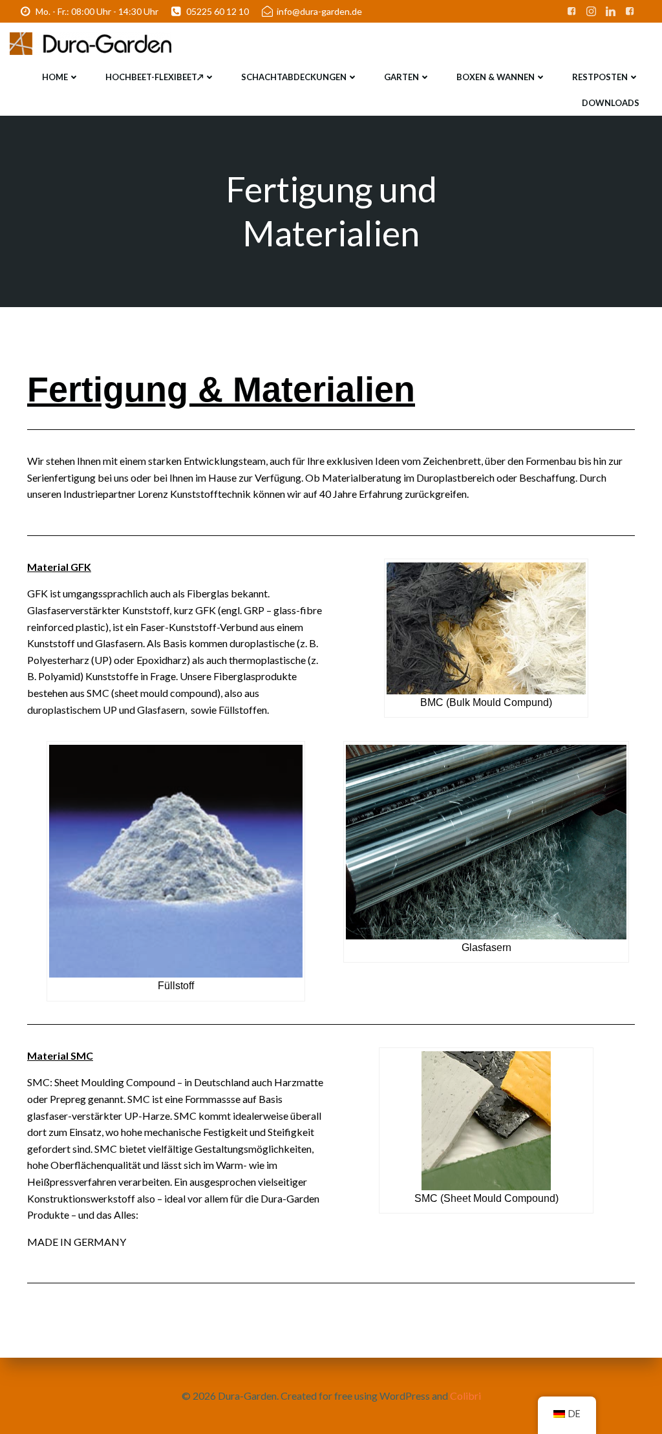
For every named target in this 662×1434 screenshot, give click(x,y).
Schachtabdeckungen (294, 77)
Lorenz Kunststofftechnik (194, 493)
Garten (401, 77)
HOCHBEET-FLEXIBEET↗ (154, 77)
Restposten (600, 77)
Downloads (610, 103)
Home (55, 77)
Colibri (465, 1395)
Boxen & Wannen (495, 77)
